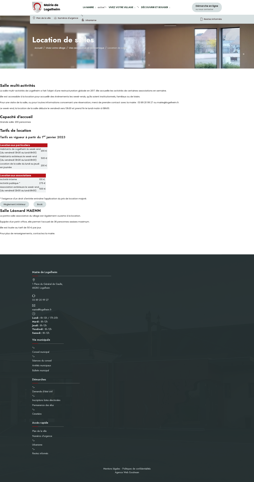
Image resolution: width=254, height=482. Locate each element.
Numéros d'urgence (68, 18)
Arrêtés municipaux (41, 365)
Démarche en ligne (207, 7)
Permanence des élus (43, 405)
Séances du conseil (42, 360)
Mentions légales (111, 468)
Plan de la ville (43, 18)
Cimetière (37, 414)
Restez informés (211, 19)
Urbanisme (90, 20)
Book (39, 204)
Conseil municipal (40, 352)
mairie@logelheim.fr (41, 309)
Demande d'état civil (42, 391)
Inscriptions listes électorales (46, 400)
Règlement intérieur (14, 204)
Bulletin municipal (40, 370)
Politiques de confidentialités (136, 468)
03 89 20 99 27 (40, 300)
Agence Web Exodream (127, 472)
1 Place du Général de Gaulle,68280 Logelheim (47, 286)
